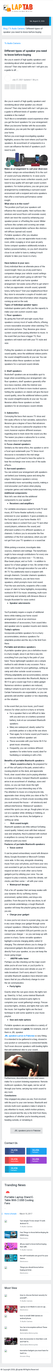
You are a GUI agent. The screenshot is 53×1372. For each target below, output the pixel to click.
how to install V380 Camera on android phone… (31, 1317)
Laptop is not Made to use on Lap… (33, 1307)
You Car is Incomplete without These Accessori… (33, 1328)
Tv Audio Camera (16, 28)
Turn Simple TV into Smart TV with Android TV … (32, 1222)
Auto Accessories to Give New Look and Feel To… (33, 1340)
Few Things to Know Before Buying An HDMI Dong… (34, 1233)
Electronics (24, 1238)
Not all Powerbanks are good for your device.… (34, 1257)
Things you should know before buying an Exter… (31, 1268)
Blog (5, 28)
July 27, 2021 (17, 79)
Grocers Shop (25, 1356)
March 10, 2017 (26, 1213)
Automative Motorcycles (29, 1333)
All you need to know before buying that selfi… (33, 1245)
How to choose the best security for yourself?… (33, 1296)
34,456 (14, 1150)
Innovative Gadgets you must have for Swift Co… (34, 1351)
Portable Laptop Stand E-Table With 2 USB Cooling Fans (19, 1200)
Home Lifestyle (11, 1213)
